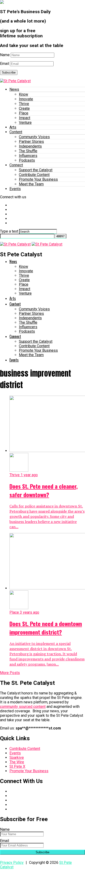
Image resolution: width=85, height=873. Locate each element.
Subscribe (9, 72)
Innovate (26, 99)
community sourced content (23, 706)
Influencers (28, 155)
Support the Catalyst (35, 170)
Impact (24, 118)
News (14, 89)
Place (23, 113)
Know (23, 94)
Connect (16, 165)
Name (5, 55)
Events (15, 189)
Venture (25, 122)
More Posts (10, 672)
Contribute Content (34, 174)
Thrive (24, 103)
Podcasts (27, 160)
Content (15, 132)
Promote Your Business (38, 179)
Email (4, 63)
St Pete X (17, 766)
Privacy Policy (12, 862)
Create (24, 108)
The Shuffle (28, 151)
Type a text (9, 231)
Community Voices (34, 137)
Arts (12, 127)
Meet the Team (31, 184)
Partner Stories (31, 141)
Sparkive (16, 757)
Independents (30, 146)
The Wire (16, 762)
